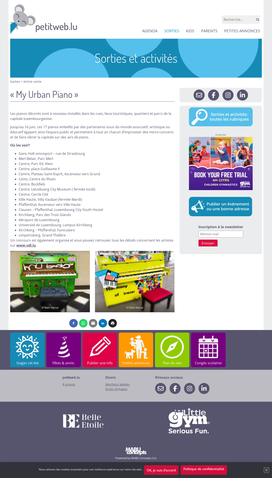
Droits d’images (116, 389)
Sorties (15, 82)
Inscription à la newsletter (220, 227)
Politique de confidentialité (203, 469)
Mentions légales (117, 384)
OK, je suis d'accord (161, 470)
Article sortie (32, 82)
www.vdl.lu (26, 245)
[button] (266, 470)
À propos (68, 384)
